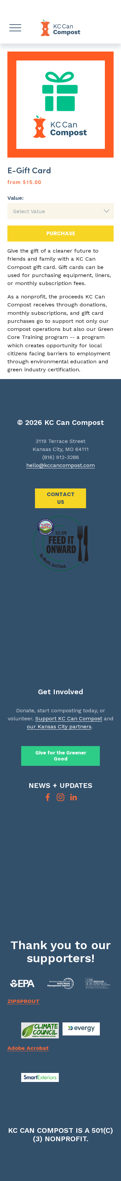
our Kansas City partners (59, 726)
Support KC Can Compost (68, 718)
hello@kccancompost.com (60, 465)
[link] (60, 105)
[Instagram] (60, 797)
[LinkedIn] (73, 797)
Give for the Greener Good (60, 756)
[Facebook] (48, 797)
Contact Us (61, 498)
